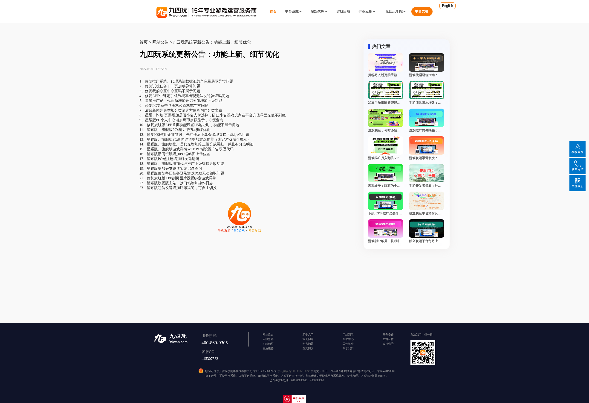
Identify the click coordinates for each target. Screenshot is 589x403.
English (447, 6)
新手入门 (308, 334)
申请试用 (421, 11)
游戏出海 (343, 11)
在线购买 (268, 343)
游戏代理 (317, 11)
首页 (273, 11)
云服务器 (268, 339)
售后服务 (268, 348)
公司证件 (388, 339)
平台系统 (292, 11)
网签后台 (268, 334)
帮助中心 (348, 339)
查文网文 (308, 348)
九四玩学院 (394, 11)
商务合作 (388, 334)
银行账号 (388, 343)
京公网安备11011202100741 (294, 371)
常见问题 (308, 339)
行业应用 (365, 11)
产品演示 (348, 334)
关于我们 (348, 348)
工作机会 (348, 343)
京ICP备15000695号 (265, 371)
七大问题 (308, 343)
